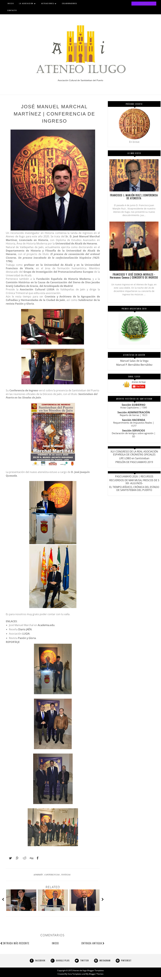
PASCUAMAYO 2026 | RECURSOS (134, 476)
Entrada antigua (91, 943)
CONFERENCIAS (52, 874)
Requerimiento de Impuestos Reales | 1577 (133, 424)
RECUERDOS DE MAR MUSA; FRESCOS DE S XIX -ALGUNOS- (134, 481)
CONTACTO (12, 10)
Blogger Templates (95, 970)
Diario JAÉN (25, 629)
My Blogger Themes (94, 974)
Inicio (55, 943)
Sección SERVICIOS (133, 430)
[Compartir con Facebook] (36, 858)
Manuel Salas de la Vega (134, 360)
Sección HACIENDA (133, 420)
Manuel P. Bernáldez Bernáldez (134, 364)
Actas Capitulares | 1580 (133, 407)
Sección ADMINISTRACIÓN (133, 412)
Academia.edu (46, 625)
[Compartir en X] (9, 858)
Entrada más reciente (16, 943)
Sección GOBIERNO (133, 405)
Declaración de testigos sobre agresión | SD (133, 435)
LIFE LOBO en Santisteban (134, 458)
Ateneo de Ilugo (80, 970)
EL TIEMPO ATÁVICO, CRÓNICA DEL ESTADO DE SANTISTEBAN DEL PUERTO (134, 488)
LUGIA (26, 633)
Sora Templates (75, 974)
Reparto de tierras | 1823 (133, 415)
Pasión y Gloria (27, 638)
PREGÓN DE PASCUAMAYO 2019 (134, 462)
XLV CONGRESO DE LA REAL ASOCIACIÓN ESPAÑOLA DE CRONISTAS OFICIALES (134, 453)
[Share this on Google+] (15, 858)
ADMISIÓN (38, 874)
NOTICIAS (65, 874)
